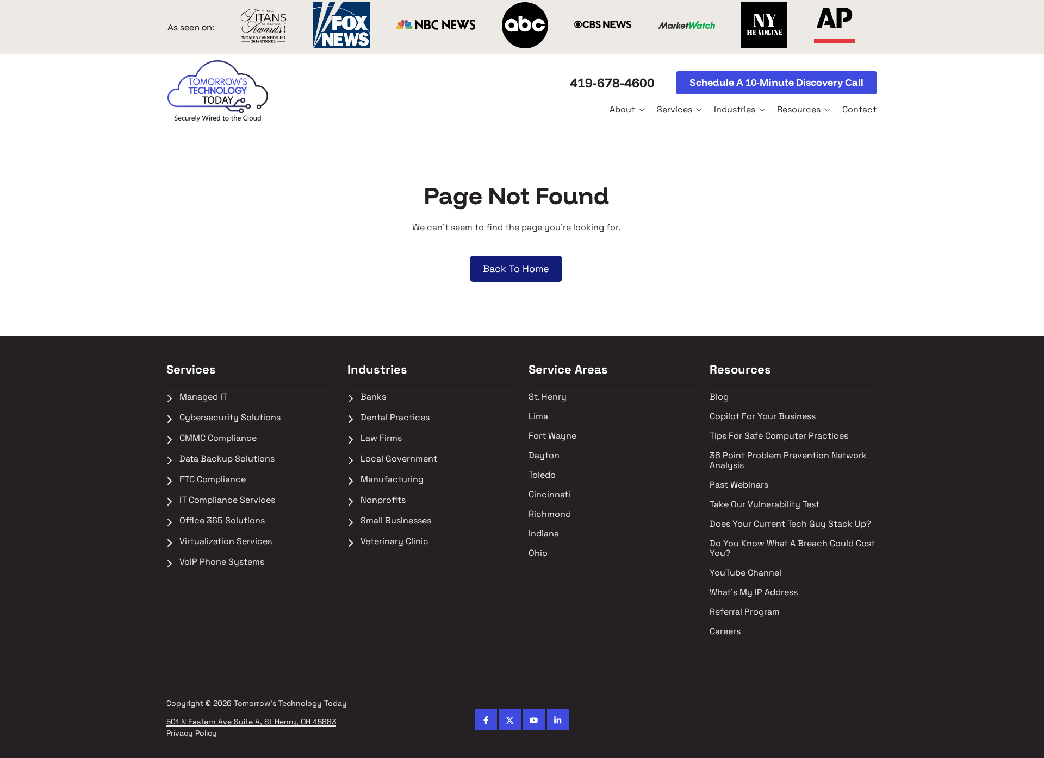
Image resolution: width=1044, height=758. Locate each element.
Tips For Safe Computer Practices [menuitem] (779, 436)
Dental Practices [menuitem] (395, 418)
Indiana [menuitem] (544, 534)
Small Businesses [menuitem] (396, 521)
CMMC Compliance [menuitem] (219, 438)
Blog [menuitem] (719, 397)
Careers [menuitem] (726, 632)
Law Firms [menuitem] (382, 438)
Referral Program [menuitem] (745, 612)
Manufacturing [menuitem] (392, 480)
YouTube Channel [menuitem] (747, 573)
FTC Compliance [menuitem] (212, 480)
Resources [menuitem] (740, 369)
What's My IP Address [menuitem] (755, 593)
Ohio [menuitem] (538, 553)
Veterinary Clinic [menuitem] (394, 541)
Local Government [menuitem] (399, 459)
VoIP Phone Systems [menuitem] (222, 562)
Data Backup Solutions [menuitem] (227, 459)
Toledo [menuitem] (542, 475)
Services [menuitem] (191, 369)
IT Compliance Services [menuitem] (227, 500)
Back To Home (516, 268)
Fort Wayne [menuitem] (552, 436)
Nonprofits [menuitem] (384, 500)
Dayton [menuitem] (544, 456)
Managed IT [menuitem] (203, 397)
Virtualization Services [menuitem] (225, 541)
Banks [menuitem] (373, 397)
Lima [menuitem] (539, 417)
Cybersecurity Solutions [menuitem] (231, 418)
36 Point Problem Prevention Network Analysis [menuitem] (789, 461)
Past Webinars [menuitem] (740, 485)
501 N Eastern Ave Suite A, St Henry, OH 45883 (251, 721)
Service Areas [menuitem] (568, 369)
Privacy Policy (191, 733)
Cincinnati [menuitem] (549, 495)
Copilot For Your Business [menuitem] (763, 417)
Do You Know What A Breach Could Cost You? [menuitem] (793, 549)
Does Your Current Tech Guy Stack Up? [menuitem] (790, 524)
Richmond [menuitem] (551, 514)
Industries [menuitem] (377, 369)
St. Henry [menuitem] (548, 397)
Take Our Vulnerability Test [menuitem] (766, 505)
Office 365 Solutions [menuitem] (222, 521)
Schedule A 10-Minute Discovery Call (776, 82)
